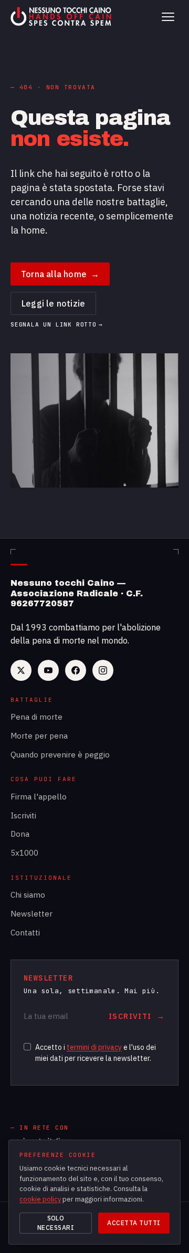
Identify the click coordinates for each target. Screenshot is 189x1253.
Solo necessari (55, 1222)
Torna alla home (60, 274)
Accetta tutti (133, 1223)
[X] (21, 670)
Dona (19, 834)
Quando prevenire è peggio (60, 755)
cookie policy (40, 1199)
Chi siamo (27, 895)
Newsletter (31, 914)
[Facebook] (75, 670)
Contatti (25, 933)
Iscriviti (23, 815)
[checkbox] (27, 1046)
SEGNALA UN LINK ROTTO (56, 324)
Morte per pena (39, 736)
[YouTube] (48, 670)
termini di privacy (94, 1047)
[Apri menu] (168, 16)
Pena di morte (36, 717)
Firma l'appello (38, 797)
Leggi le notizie (53, 303)
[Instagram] (102, 670)
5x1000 (24, 853)
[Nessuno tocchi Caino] (61, 16)
